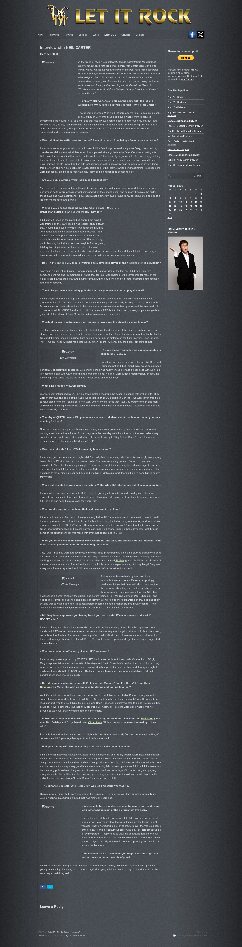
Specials (83, 34)
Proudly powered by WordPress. (191, 935)
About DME (110, 34)
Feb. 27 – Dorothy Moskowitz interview (181, 143)
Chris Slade (95, 722)
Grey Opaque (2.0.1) (55, 935)
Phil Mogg (121, 560)
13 (185, 201)
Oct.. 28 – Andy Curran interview (183, 160)
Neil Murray (148, 718)
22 (196, 205)
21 (191, 205)
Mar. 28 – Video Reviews (180, 136)
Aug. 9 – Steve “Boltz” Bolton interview (181, 114)
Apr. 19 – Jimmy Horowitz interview (184, 131)
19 (180, 205)
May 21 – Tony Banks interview (182, 120)
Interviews (54, 34)
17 (170, 205)
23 (201, 205)
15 (196, 201)
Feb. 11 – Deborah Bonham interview (185, 126)
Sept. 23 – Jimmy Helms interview (184, 165)
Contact (140, 34)
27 (185, 210)
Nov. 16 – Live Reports (178, 149)
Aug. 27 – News (175, 97)
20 (185, 205)
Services (125, 34)
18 (175, 205)
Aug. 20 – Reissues (177, 107)
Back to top (202, 932)
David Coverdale (112, 663)
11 (175, 201)
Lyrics (96, 34)
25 (175, 210)
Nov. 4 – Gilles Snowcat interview (183, 154)
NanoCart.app (187, 79)
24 (170, 210)
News (41, 34)
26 (180, 210)
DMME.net (42, 932)
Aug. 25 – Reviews (177, 102)
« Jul (170, 217)
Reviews (69, 34)
